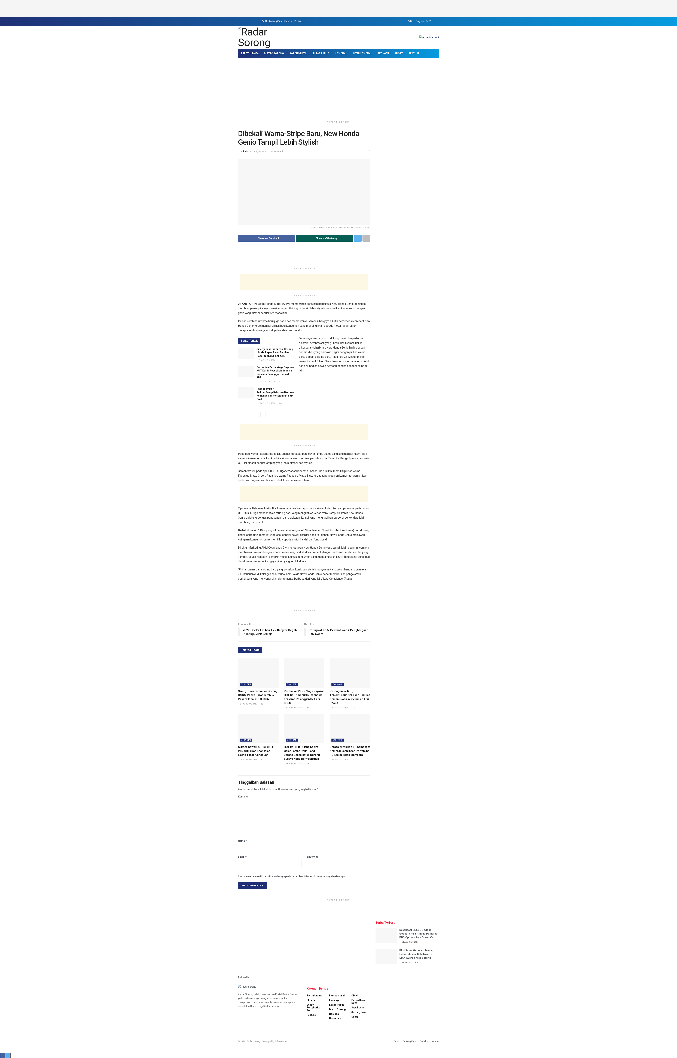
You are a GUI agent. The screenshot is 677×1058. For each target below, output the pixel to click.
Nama (242, 840)
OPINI (354, 995)
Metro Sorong (274, 53)
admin (244, 151)
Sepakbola (357, 1007)
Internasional (362, 53)
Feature (414, 53)
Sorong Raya (297, 53)
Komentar (245, 796)
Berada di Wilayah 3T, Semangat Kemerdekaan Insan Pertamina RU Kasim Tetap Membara (350, 751)
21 (280, 382)
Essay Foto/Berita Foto (313, 1007)
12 (280, 360)
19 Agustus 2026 (266, 382)
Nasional (341, 53)
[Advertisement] (338, 8)
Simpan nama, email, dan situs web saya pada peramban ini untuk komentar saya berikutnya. (291, 876)
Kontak (297, 21)
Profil (264, 21)
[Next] (269, 414)
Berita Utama (250, 53)
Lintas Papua (320, 53)
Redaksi (288, 21)
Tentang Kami (275, 21)
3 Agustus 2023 (262, 151)
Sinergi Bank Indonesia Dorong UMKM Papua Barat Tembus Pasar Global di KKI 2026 (275, 352)
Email (242, 856)
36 (280, 403)
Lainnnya (334, 1000)
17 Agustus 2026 (339, 759)
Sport (399, 53)
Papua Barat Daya (358, 1001)
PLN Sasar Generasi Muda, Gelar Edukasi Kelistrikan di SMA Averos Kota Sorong (416, 954)
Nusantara (335, 1018)
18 (307, 764)
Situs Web (312, 856)
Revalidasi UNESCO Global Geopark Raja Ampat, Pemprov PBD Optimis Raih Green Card (418, 933)
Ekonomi (383, 53)
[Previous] (263, 414)
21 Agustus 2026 (266, 360)
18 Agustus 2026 (248, 759)
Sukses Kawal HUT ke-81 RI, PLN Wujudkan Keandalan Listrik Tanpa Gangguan (256, 751)
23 (353, 759)
